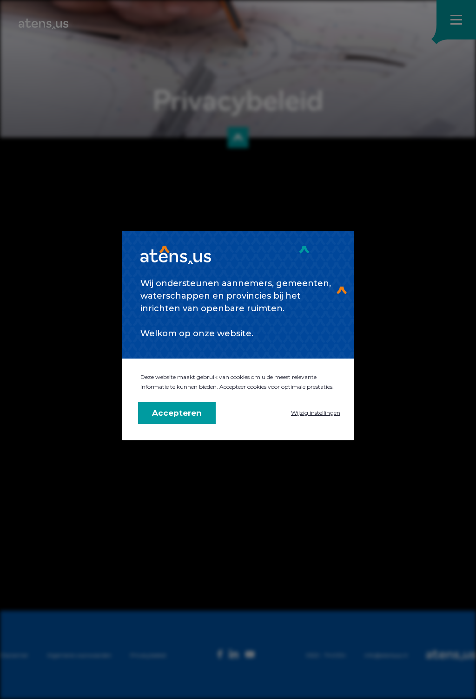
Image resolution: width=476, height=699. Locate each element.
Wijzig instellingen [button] (315, 412)
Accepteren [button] (177, 413)
